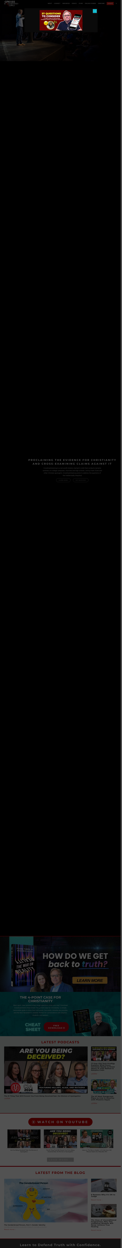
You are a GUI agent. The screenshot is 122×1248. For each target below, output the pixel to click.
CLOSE (94, 11)
